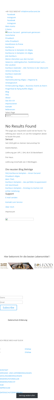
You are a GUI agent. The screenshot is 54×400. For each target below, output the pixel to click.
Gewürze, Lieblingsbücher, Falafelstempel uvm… (25, 62)
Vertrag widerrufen (27, 395)
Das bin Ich (10, 100)
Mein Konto (10, 26)
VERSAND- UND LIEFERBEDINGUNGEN (16, 373)
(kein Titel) (9, 179)
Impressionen (11, 103)
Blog (7, 92)
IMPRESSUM (5, 388)
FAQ (7, 94)
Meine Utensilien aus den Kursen (19, 59)
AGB (2, 385)
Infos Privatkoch (12, 41)
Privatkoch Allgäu (12, 176)
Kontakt (8, 106)
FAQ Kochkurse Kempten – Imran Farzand (22, 173)
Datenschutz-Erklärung (17, 320)
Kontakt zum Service (13, 202)
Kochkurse (9, 47)
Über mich (9, 207)
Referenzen (10, 109)
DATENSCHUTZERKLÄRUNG (11, 392)
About (7, 97)
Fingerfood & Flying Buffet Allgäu (19, 89)
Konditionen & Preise (14, 44)
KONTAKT (4, 370)
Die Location (10, 65)
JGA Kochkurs (11, 56)
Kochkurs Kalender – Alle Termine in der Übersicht (26, 68)
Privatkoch (9, 38)
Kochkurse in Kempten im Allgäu (19, 50)
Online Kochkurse (12, 71)
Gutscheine (10, 35)
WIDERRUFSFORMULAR (9, 379)
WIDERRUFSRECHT (7, 382)
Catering (9, 77)
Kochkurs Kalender (13, 74)
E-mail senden (11, 197)
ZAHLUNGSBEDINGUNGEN (11, 376)
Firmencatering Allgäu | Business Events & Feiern (26, 86)
